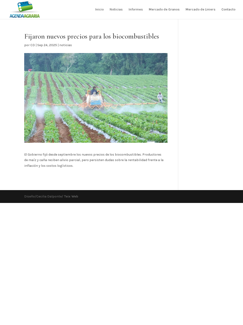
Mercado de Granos (164, 9)
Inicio (99, 9)
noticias (65, 45)
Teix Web (70, 196)
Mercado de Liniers (200, 9)
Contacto (228, 9)
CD (32, 45)
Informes (136, 9)
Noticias (116, 9)
